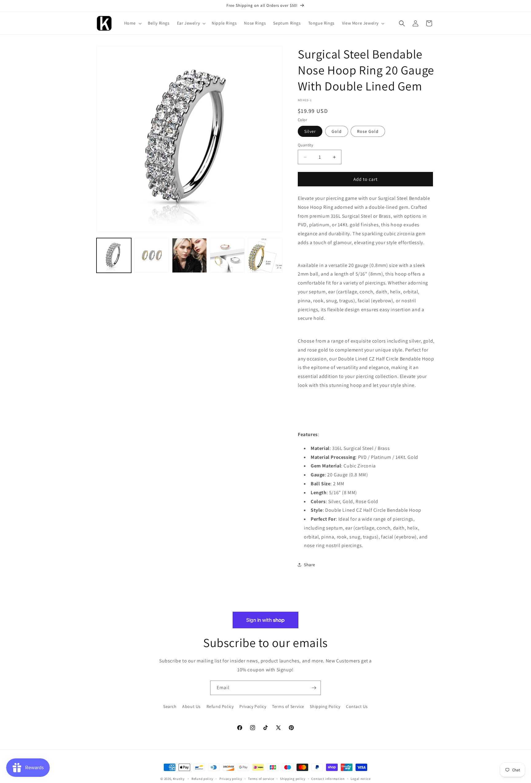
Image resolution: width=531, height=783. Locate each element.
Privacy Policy (252, 706)
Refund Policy (220, 706)
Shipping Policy (325, 706)
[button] (132, 23)
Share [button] (309, 564)
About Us (191, 706)
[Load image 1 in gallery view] (113, 255)
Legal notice (360, 779)
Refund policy (202, 779)
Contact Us (357, 706)
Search (170, 706)
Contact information (327, 779)
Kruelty (179, 779)
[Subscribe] (314, 688)
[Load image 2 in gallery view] (151, 255)
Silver (310, 131)
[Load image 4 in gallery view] (227, 255)
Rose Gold (368, 131)
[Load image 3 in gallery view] (189, 255)
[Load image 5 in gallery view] (265, 255)
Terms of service (261, 779)
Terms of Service (288, 706)
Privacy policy (230, 779)
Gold (337, 131)
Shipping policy (292, 779)
